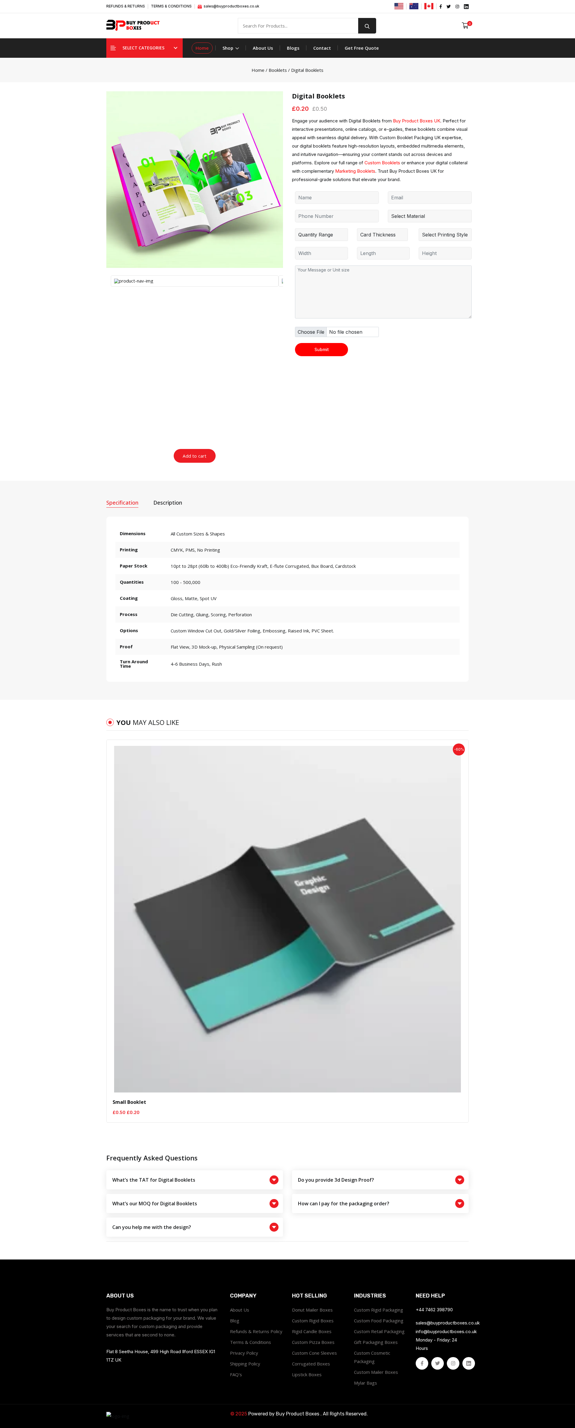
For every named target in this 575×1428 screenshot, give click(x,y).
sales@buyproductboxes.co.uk (231, 6)
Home (202, 48)
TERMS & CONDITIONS (171, 6)
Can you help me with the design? (151, 1227)
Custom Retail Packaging (379, 1331)
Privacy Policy (244, 1353)
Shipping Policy (245, 1364)
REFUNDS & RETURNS (125, 6)
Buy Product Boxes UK (416, 121)
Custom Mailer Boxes (376, 1372)
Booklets (278, 70)
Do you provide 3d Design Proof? (336, 1180)
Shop (228, 48)
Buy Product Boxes (297, 1414)
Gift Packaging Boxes (376, 1342)
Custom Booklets (382, 163)
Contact (322, 48)
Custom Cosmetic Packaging (372, 1357)
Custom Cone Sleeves (314, 1353)
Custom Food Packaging (378, 1321)
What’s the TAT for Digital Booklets (153, 1180)
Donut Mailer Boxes (312, 1310)
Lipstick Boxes (307, 1374)
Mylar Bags (365, 1383)
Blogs (293, 48)
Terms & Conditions (250, 1342)
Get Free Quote (362, 48)
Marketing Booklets (355, 171)
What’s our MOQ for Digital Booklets (154, 1203)
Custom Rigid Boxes (313, 1321)
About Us (263, 48)
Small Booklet (129, 1102)
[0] (465, 25)
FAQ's (236, 1374)
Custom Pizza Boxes (313, 1342)
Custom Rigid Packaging (378, 1310)
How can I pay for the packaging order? (343, 1203)
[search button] (367, 26)
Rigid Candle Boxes (312, 1331)
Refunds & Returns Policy (256, 1331)
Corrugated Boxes (311, 1364)
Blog (234, 1321)
